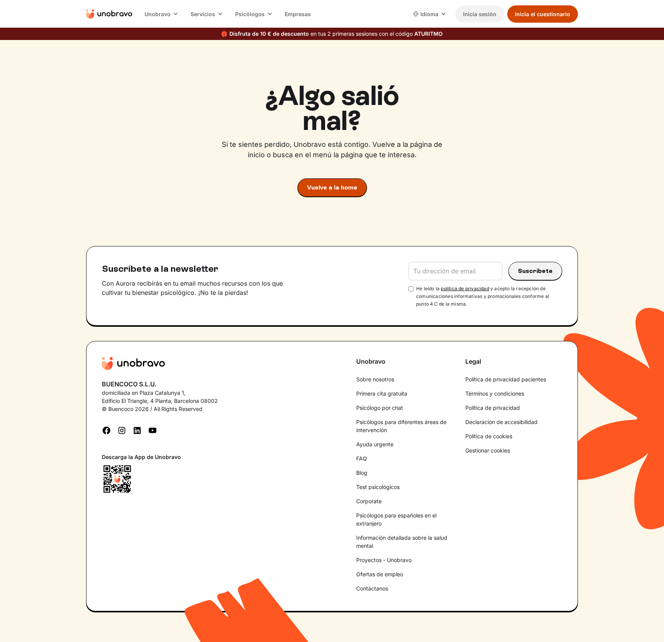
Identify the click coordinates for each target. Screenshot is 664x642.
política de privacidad (465, 288)
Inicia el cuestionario (542, 14)
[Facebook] (106, 429)
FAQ (361, 458)
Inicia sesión (479, 14)
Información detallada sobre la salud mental (401, 541)
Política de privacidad (492, 407)
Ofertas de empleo (379, 574)
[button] (161, 14)
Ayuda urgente (374, 444)
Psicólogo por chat (379, 407)
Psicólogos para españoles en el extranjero (396, 519)
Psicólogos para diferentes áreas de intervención (401, 426)
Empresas (298, 14)
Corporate (369, 501)
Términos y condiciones (494, 393)
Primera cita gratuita (381, 393)
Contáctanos (372, 588)
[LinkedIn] (137, 429)
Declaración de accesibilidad (501, 422)
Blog (361, 472)
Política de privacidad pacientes (505, 379)
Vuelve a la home (332, 187)
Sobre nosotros (375, 379)
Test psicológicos (378, 487)
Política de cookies (488, 436)
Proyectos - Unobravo (384, 560)
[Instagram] (121, 429)
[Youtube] (152, 429)
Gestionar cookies (487, 450)
